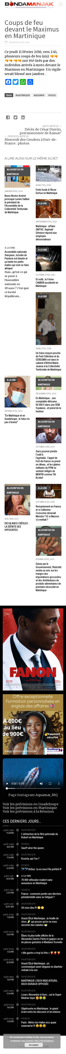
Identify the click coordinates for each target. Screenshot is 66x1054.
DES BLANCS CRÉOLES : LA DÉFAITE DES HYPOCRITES (17, 526)
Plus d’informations (44, 1040)
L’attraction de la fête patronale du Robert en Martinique (39, 835)
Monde (25, 844)
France (25, 889)
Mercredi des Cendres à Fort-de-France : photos (31, 141)
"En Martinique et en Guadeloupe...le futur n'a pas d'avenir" (17, 419)
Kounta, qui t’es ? (30, 858)
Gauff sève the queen (32, 848)
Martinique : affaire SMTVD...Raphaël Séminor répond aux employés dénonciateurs (46, 233)
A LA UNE (42, 169)
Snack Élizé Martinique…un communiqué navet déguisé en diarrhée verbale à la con (41, 967)
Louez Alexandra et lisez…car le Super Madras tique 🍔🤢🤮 (41, 996)
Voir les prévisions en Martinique (30, 808)
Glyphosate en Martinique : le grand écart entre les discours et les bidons (40, 1010)
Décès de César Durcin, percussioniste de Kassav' (40, 131)
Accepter (34, 1044)
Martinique (23, 95)
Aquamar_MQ (46, 795)
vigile (52, 95)
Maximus (39, 95)
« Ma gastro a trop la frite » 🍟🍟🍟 (40, 952)
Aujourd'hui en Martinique (15, 171)
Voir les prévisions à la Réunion (28, 811)
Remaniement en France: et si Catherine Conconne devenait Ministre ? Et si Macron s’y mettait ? (48, 513)
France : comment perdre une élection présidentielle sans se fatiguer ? (41, 895)
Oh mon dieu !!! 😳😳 (32, 907)
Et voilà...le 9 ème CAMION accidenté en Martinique (47, 282)
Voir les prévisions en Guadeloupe (30, 804)
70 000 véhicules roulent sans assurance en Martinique (36, 881)
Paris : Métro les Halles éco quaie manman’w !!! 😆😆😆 (38, 1024)
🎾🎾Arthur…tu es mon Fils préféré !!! (41, 869)
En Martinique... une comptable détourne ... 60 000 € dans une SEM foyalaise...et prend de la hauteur (48, 405)
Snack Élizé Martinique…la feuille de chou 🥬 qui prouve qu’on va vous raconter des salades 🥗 (40, 922)
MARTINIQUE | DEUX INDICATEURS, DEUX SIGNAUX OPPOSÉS (39, 982)
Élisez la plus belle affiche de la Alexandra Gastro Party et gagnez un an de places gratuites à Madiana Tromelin (42, 939)
